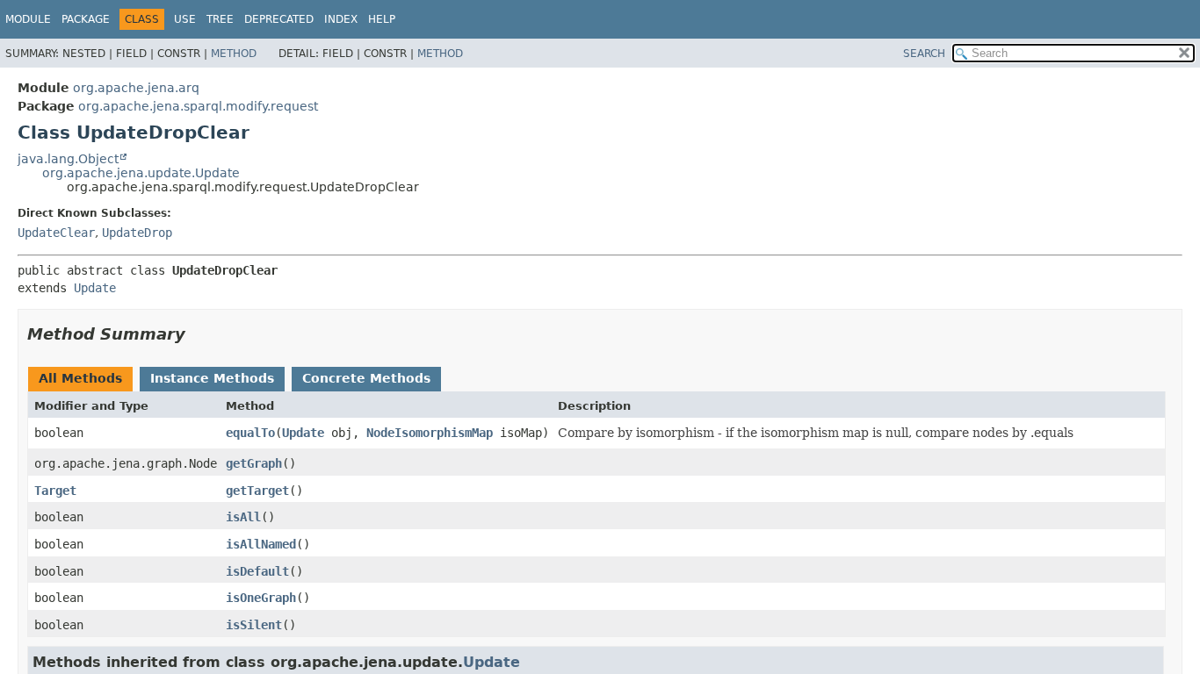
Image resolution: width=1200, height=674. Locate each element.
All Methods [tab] (80, 378)
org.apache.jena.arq (136, 88)
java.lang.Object (68, 159)
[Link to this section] (198, 334)
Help (381, 19)
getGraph (254, 463)
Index (341, 19)
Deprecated (279, 19)
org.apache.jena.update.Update (141, 173)
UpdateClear (56, 233)
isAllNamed (261, 544)
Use (185, 19)
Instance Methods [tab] (212, 378)
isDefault (257, 571)
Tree (220, 19)
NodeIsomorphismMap (429, 433)
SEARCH (924, 53)
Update (95, 288)
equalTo (250, 433)
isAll (243, 517)
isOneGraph (261, 598)
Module (28, 19)
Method (234, 53)
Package (85, 19)
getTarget (257, 491)
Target (55, 491)
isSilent (254, 625)
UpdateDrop (137, 233)
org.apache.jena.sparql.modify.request (198, 106)
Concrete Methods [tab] (366, 378)
